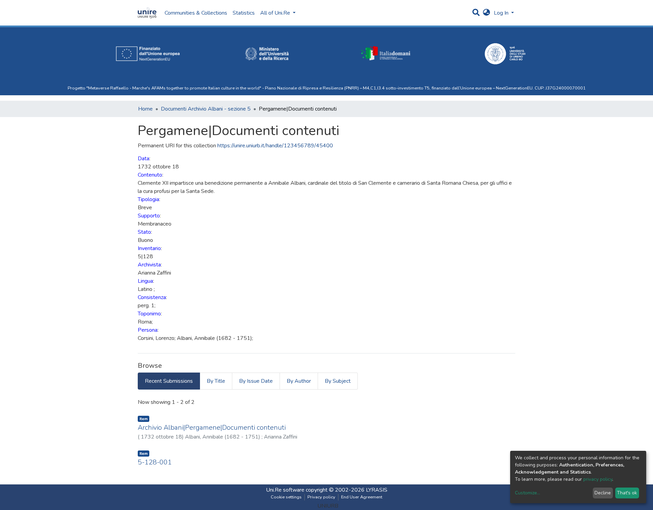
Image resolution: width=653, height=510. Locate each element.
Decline (603, 493)
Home (145, 109)
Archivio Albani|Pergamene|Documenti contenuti (212, 427)
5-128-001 (155, 462)
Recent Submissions (169, 381)
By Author (299, 381)
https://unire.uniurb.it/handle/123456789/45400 (275, 145)
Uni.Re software (285, 490)
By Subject (338, 381)
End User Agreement (361, 497)
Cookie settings (286, 497)
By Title (216, 381)
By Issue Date (256, 381)
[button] (486, 13)
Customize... (527, 493)
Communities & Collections (196, 13)
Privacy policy (321, 497)
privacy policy (597, 479)
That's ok (627, 493)
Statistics (244, 13)
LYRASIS (376, 490)
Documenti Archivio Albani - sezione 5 (206, 109)
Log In (502, 13)
